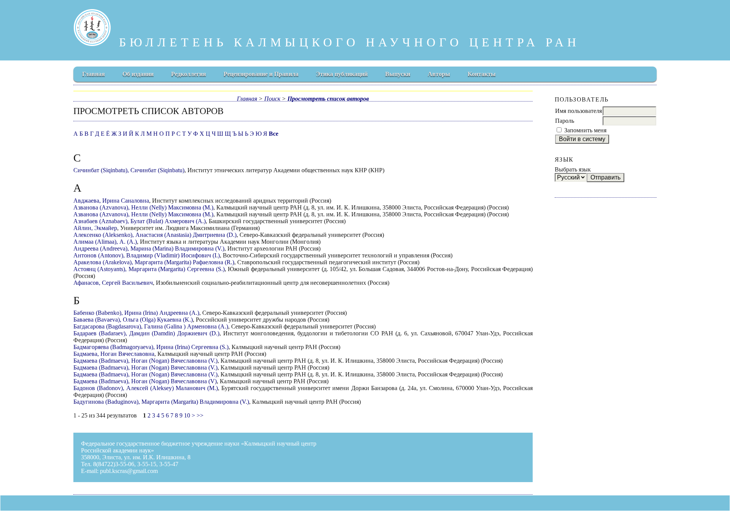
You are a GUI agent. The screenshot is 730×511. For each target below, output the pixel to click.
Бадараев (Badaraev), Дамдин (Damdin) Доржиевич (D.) (146, 333)
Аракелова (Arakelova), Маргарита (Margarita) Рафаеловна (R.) (153, 262)
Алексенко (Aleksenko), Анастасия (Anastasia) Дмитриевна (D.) (154, 235)
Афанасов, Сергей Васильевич (113, 282)
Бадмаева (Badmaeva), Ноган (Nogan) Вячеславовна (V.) (145, 360)
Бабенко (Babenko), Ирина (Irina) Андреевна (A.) (136, 312)
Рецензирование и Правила (261, 74)
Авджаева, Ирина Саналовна (111, 200)
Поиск (272, 98)
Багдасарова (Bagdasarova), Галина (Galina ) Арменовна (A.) (150, 326)
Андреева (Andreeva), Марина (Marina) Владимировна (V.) (148, 248)
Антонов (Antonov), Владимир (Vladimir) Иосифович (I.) (146, 255)
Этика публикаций (342, 74)
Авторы (439, 74)
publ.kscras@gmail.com (129, 471)
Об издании (138, 74)
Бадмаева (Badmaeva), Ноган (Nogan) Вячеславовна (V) (145, 381)
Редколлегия (188, 74)
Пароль (564, 120)
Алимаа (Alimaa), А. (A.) (105, 241)
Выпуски (397, 74)
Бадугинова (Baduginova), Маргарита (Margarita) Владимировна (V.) (161, 401)
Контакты (482, 74)
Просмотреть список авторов (328, 98)
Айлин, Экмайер (95, 228)
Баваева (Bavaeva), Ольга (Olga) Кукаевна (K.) (133, 319)
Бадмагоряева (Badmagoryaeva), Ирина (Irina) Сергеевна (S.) (151, 347)
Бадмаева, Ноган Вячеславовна (113, 354)
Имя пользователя (578, 111)
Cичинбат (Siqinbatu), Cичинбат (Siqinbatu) (128, 170)
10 (187, 415)
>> (200, 415)
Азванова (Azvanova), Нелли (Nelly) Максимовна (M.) (143, 207)
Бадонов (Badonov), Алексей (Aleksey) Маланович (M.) (145, 388)
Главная (93, 74)
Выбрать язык (573, 169)
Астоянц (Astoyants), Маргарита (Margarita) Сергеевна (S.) (149, 269)
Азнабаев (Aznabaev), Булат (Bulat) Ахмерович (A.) (139, 221)
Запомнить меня (585, 130)
